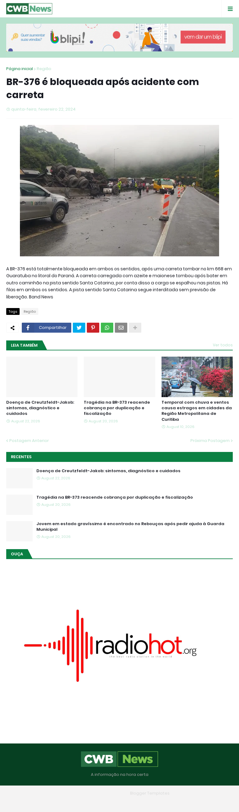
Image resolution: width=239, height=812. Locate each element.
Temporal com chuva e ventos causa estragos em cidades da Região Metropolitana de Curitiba (197, 411)
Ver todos (223, 345)
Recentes (21, 457)
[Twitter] (79, 328)
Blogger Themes (110, 793)
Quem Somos (102, 802)
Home (74, 802)
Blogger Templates (150, 793)
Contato (132, 802)
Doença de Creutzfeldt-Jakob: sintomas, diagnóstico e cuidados (40, 408)
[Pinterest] (93, 328)
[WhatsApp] (107, 328)
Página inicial (19, 69)
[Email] (121, 328)
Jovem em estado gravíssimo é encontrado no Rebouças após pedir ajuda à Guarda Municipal (130, 526)
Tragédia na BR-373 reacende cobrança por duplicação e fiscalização (117, 408)
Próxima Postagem (210, 441)
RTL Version (159, 802)
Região (44, 69)
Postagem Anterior (29, 441)
